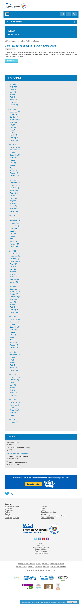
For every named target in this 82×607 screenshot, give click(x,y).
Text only (41, 543)
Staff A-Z (31, 566)
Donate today (33, 484)
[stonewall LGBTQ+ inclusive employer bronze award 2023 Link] (48, 586)
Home (10, 35)
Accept (72, 602)
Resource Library (21, 566)
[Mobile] (74, 14)
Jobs (43, 508)
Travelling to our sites (48, 512)
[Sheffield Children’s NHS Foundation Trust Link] (41, 528)
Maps (43, 510)
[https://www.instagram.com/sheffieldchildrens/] (47, 539)
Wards (7, 516)
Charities (44, 506)
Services (38, 563)
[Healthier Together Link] (16, 578)
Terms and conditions (41, 553)
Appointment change (12, 506)
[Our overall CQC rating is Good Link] (27, 586)
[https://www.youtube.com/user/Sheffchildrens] (43, 539)
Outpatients (9, 510)
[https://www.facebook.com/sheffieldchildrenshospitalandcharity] (39, 539)
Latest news (38, 566)
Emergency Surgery (12, 518)
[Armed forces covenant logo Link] (58, 586)
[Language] (62, 14)
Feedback (8, 508)
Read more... (11, 61)
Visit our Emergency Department (17, 453)
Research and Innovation (58, 566)
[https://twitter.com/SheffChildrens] (35, 539)
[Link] (38, 586)
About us (53, 563)
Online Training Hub (47, 518)
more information (60, 602)
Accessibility (41, 545)
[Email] (68, 14)
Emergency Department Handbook (53, 516)
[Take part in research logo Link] (47, 578)
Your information (41, 551)
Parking (7, 512)
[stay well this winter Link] (29, 578)
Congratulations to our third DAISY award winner (31, 46)
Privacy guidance (41, 549)
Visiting (43, 514)
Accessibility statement (41, 547)
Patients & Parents (29, 563)
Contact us (60, 563)
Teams (7, 514)
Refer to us (45, 563)
